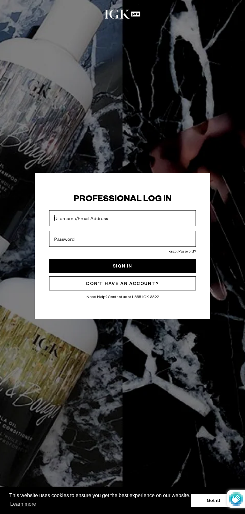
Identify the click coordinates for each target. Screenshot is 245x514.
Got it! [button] (213, 500)
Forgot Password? (181, 251)
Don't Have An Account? (122, 283)
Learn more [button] (23, 504)
